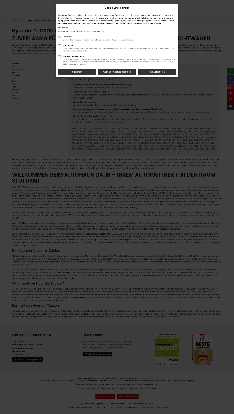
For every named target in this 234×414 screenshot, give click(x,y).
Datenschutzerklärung (135, 23)
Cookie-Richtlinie (153, 23)
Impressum (63, 27)
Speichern (77, 72)
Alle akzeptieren (157, 72)
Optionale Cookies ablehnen (117, 72)
